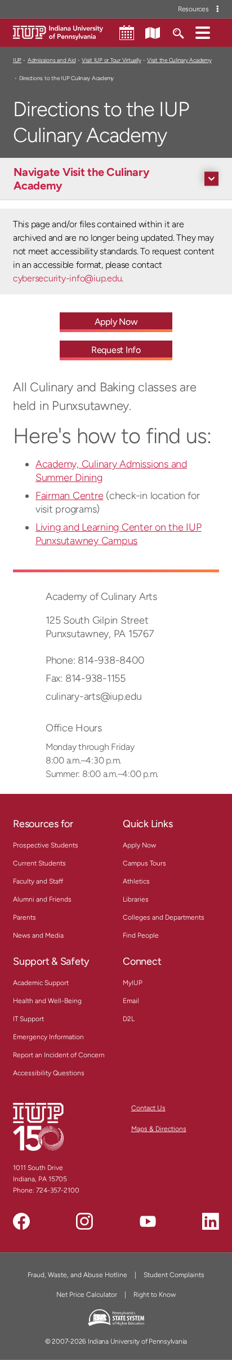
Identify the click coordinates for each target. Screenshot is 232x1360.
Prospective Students (45, 845)
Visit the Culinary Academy (179, 60)
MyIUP (132, 983)
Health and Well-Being (47, 1001)
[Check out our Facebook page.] (21, 1221)
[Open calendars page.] (126, 32)
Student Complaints (174, 1275)
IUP (17, 60)
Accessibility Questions (48, 1073)
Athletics (136, 881)
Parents (24, 917)
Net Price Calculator (86, 1295)
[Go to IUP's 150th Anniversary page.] (38, 1127)
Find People (141, 935)
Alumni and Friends (42, 899)
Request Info (116, 350)
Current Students (39, 863)
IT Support (28, 1019)
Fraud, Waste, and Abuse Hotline (77, 1275)
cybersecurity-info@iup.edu (67, 278)
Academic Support (41, 983)
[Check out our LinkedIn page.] (210, 1221)
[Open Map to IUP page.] (152, 32)
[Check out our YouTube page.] (147, 1221)
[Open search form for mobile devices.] (177, 32)
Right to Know (154, 1295)
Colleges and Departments (163, 917)
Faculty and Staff (38, 881)
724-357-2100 (57, 1190)
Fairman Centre (69, 495)
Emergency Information (48, 1037)
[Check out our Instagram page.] (84, 1221)
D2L (129, 1019)
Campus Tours (144, 863)
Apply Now (116, 321)
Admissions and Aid (51, 60)
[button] (202, 32)
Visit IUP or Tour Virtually (111, 60)
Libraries (136, 899)
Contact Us (148, 1108)
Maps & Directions (158, 1129)
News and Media (38, 935)
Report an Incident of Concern (59, 1055)
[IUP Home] (58, 32)
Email (131, 1001)
